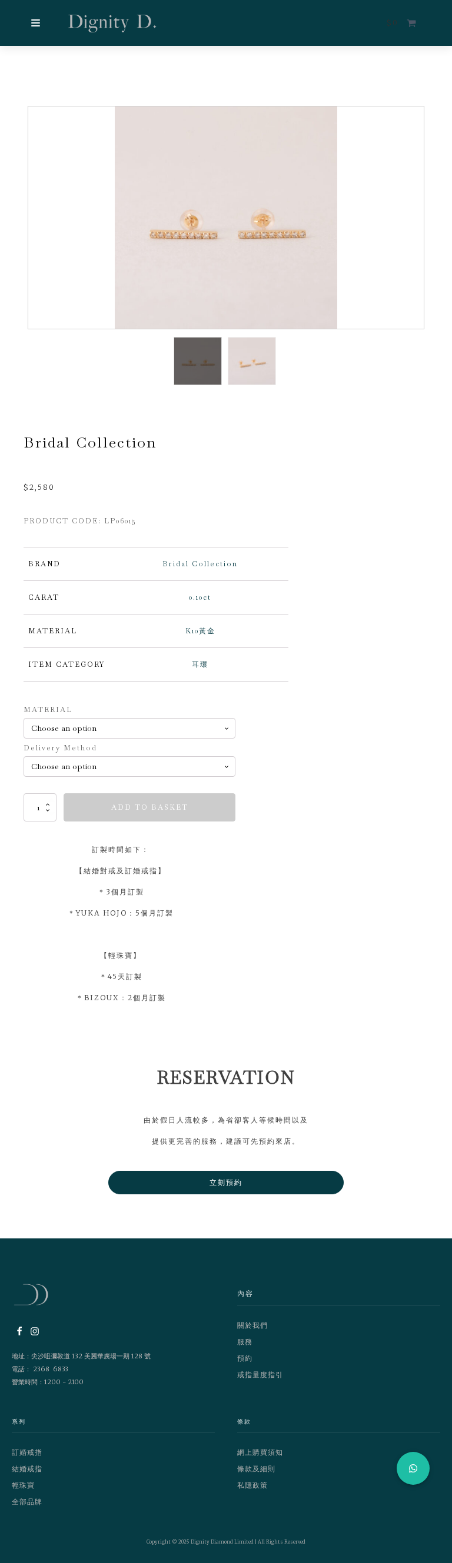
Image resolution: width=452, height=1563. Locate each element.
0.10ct (200, 597)
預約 (244, 1358)
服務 (244, 1341)
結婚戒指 (27, 1468)
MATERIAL (48, 709)
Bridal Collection (200, 564)
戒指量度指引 (260, 1374)
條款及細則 (256, 1468)
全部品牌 (27, 1501)
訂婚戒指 (27, 1452)
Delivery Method (60, 748)
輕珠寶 (23, 1485)
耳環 (200, 664)
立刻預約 (226, 1182)
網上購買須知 (260, 1452)
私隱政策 (252, 1485)
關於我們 (252, 1325)
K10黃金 (200, 631)
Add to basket (149, 807)
